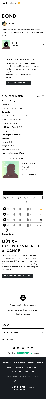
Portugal (19, 367)
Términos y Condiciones (31, 381)
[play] (6, 44)
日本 (26, 371)
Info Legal (36, 376)
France (40, 362)
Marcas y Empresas (31, 310)
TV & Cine (9, 310)
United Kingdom (32, 367)
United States (17, 371)
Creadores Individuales (23, 314)
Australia (7, 362)
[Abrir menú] (42, 3)
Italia (9, 367)
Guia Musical (9, 339)
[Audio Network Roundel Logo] (23, 298)
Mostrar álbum (29, 174)
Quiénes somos (10, 332)
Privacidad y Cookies (14, 381)
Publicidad (18, 310)
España (31, 362)
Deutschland (19, 362)
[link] (11, 3)
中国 (32, 371)
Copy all (38, 96)
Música (5, 325)
